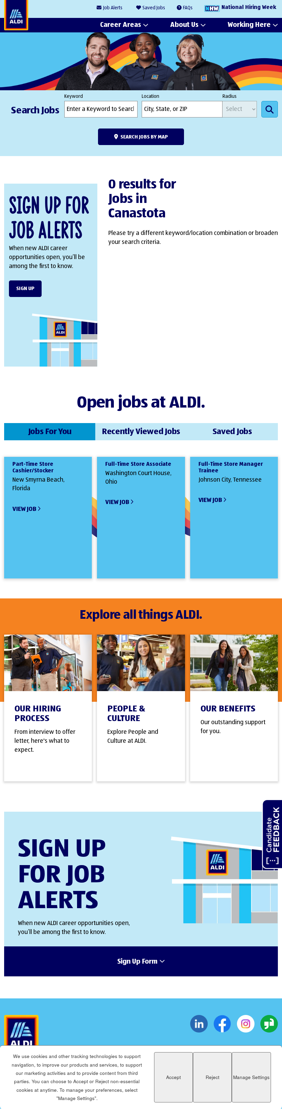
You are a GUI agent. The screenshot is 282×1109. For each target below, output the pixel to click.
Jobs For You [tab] (50, 432)
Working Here (249, 24)
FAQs (188, 8)
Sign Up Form (137, 961)
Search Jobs (269, 109)
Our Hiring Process (37, 714)
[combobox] (182, 109)
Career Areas (120, 24)
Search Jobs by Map (144, 137)
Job (112, 8)
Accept (173, 1077)
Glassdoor (269, 1024)
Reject (212, 1077)
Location (150, 96)
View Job (24, 509)
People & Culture (126, 714)
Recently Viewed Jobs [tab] (141, 432)
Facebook (222, 1024)
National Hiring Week (248, 7)
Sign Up (25, 288)
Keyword (73, 96)
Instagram (245, 1024)
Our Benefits (228, 709)
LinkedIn (199, 1024)
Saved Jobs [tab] (232, 432)
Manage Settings (251, 1077)
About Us (184, 24)
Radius (230, 96)
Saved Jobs (153, 8)
